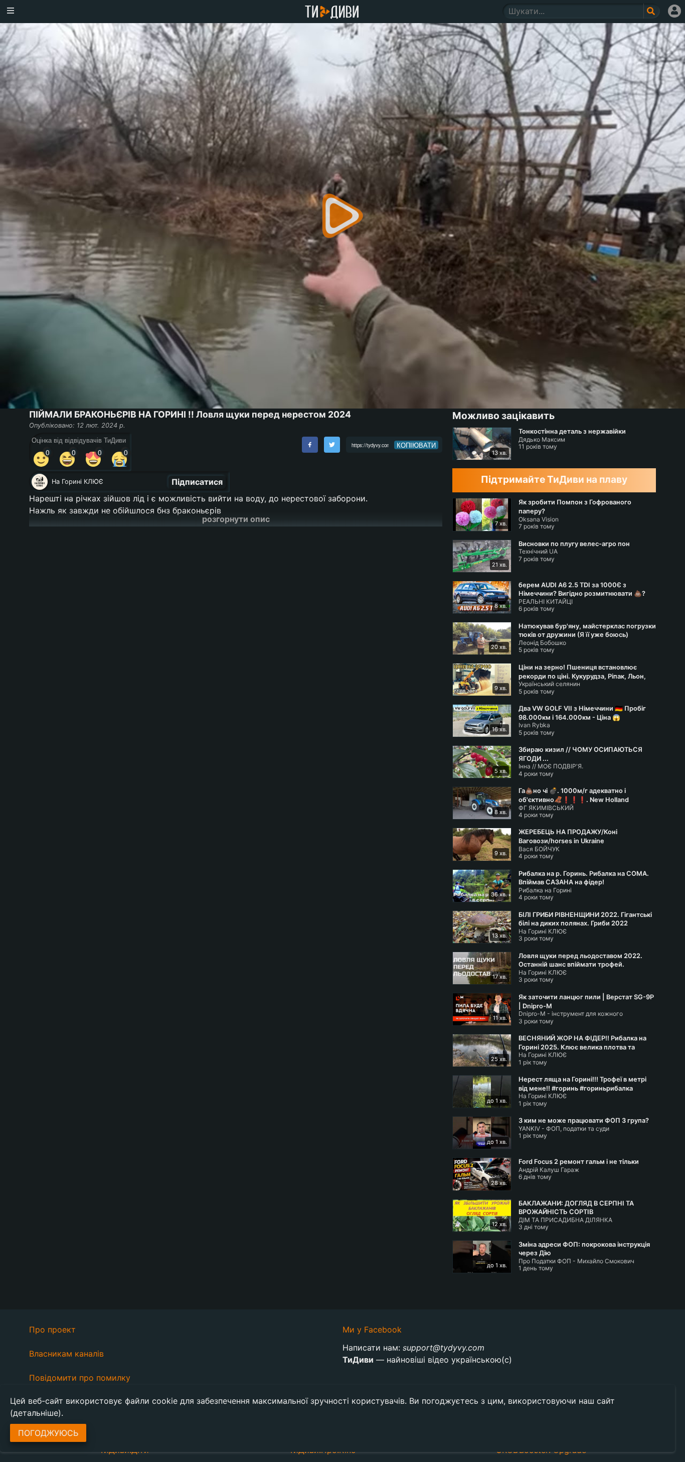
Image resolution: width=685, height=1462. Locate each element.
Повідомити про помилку (79, 1378)
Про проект (52, 1329)
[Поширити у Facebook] (310, 445)
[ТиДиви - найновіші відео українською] (332, 13)
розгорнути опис (236, 519)
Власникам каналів (66, 1354)
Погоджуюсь (48, 1433)
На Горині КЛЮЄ (77, 481)
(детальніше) (35, 1413)
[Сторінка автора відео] (40, 482)
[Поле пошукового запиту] (651, 11)
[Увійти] (674, 11)
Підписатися (197, 482)
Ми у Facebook (372, 1329)
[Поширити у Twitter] (332, 445)
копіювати (416, 445)
